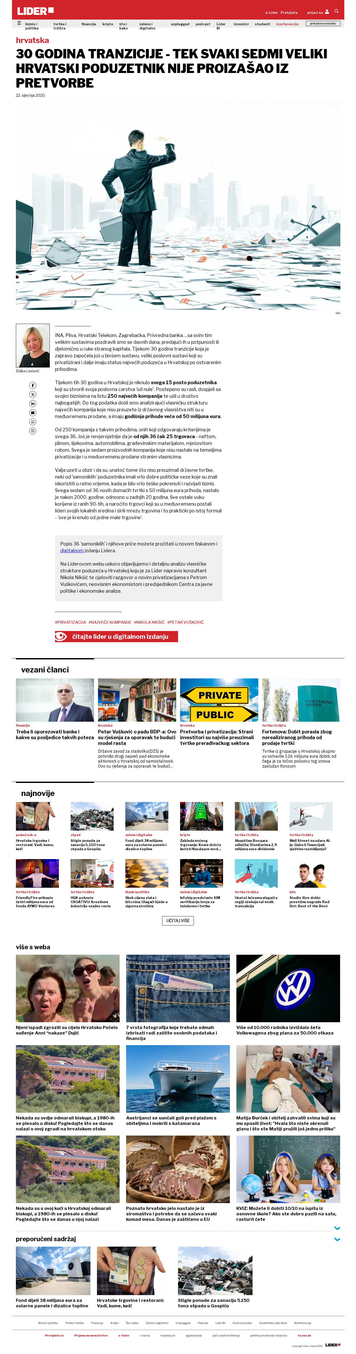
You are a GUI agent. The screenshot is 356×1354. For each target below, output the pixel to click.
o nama (145, 1335)
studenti (262, 24)
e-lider (124, 1335)
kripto (107, 24)
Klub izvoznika (242, 1323)
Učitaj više (178, 920)
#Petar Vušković (185, 622)
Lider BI (221, 26)
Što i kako (132, 1323)
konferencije (288, 24)
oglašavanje (194, 1335)
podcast (203, 24)
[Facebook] (32, 385)
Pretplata (289, 12)
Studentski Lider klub (273, 1323)
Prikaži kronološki (323, 23)
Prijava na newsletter (91, 1335)
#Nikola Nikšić (149, 622)
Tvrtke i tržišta (74, 1323)
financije (89, 24)
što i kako (123, 26)
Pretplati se (54, 1335)
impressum (167, 1335)
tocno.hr (304, 1335)
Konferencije (302, 1323)
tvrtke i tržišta (59, 26)
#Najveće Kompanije (110, 622)
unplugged (180, 24)
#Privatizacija (70, 622)
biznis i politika (32, 26)
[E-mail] (32, 412)
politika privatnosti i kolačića (268, 1335)
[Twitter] (32, 394)
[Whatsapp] (32, 421)
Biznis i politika (48, 1323)
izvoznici (241, 24)
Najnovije (38, 793)
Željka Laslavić (27, 371)
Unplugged (183, 1323)
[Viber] (32, 430)
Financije (97, 1323)
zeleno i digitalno (147, 26)
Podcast (203, 1323)
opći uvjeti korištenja (226, 1335)
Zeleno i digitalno (157, 1323)
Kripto (115, 1323)
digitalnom (72, 550)
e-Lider (271, 12)
